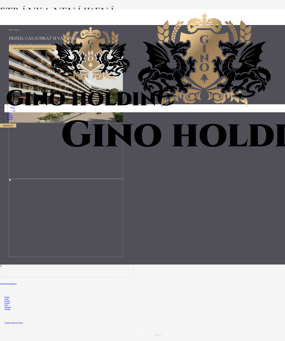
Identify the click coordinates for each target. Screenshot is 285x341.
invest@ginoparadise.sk (8, 284)
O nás (6, 299)
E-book (7, 303)
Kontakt (7, 309)
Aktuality (7, 307)
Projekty (7, 301)
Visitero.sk (157, 335)
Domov (7, 297)
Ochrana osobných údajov (13, 323)
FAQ (6, 305)
